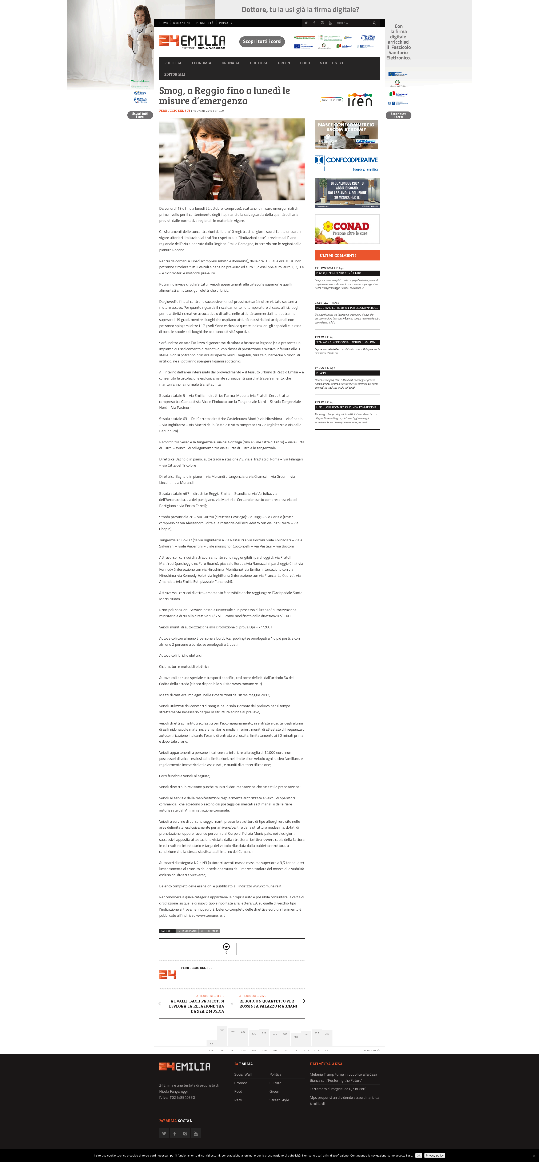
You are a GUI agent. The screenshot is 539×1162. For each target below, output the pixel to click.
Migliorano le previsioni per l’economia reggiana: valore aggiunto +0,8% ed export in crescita (348, 308)
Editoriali (174, 74)
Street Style (333, 62)
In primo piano (187, 931)
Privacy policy (435, 1155)
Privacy (225, 23)
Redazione (182, 23)
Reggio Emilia (210, 931)
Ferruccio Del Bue (175, 110)
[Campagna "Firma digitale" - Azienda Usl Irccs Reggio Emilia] (305, 49)
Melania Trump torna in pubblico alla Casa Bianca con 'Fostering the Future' (343, 1077)
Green (284, 62)
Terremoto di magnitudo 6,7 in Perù (338, 1089)
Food (305, 62)
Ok (418, 1155)
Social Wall (243, 1074)
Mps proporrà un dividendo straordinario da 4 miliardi (344, 1100)
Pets (238, 1100)
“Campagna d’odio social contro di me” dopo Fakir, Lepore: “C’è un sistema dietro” (348, 342)
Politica (173, 62)
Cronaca (231, 62)
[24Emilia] (192, 42)
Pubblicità (205, 23)
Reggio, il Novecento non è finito (338, 273)
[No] (534, 1156)
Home (163, 23)
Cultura (259, 62)
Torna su (370, 1050)
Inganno (322, 373)
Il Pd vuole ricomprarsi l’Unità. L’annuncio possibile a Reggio (348, 407)
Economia (202, 62)
